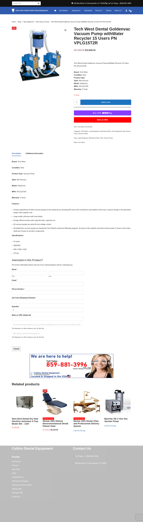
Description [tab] (16, 153)
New (101, 138)
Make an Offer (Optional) (21, 315)
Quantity (16, 306)
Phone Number (18, 289)
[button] (68, 10)
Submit (16, 349)
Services (15, 465)
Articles (108, 10)
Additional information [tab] (34, 153)
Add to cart (105, 102)
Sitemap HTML (17, 493)
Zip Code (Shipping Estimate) (24, 298)
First (13, 276)
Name (14, 269)
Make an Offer (102, 120)
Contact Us (16, 497)
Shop (19, 22)
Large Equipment (94, 131)
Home (14, 22)
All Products (85, 131)
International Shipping (20, 481)
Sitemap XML (17, 489)
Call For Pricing (79, 431)
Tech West (81, 142)
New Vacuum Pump (42, 22)
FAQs (14, 473)
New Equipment (28, 22)
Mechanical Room (105, 131)
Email (14, 280)
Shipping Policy (18, 477)
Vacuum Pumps (83, 133)
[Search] (38, 3)
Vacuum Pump (108, 138)
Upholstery (88, 10)
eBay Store (16, 469)
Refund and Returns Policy (22, 485)
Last (50, 276)
